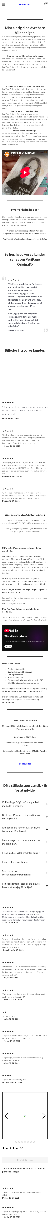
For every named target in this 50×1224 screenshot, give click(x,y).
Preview (6, 1115)
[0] (44, 4)
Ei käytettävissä (25, 1160)
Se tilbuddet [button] (24, 4)
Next (43, 1115)
